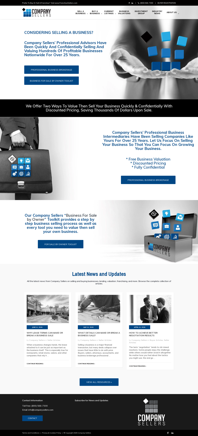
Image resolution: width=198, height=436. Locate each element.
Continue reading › (35, 364)
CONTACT (32, 418)
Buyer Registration (167, 3)
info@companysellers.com (40, 409)
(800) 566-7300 (146, 3)
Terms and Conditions (30, 433)
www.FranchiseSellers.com (66, 3)
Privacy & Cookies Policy (51, 433)
